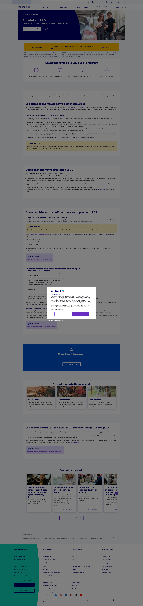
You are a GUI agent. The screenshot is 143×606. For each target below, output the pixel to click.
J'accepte (80, 314)
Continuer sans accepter (55, 320)
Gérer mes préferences (62, 314)
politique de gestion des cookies (64, 306)
